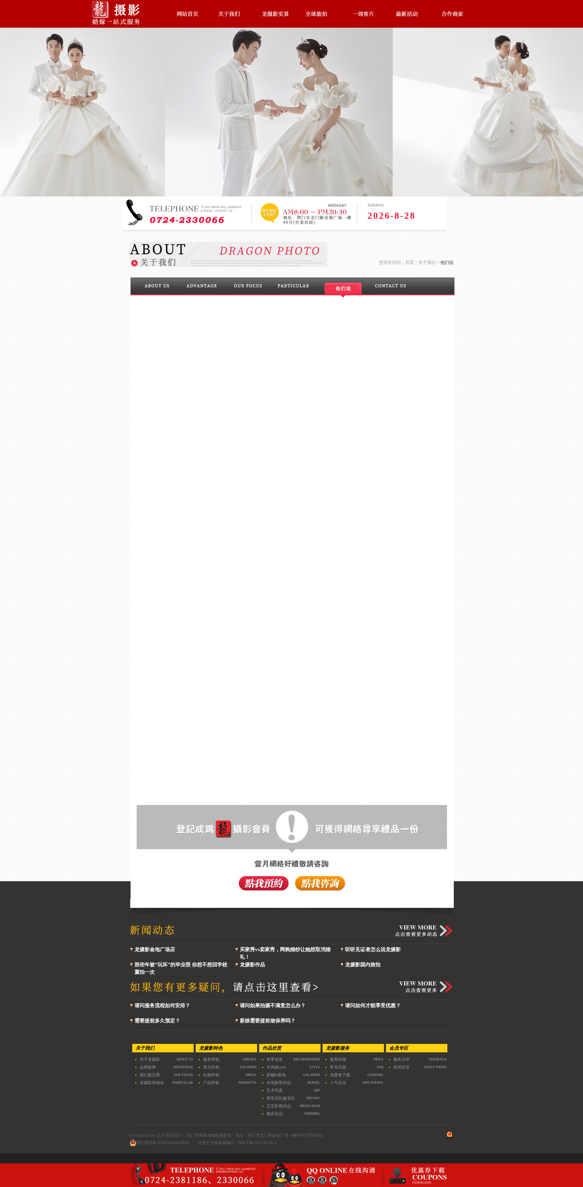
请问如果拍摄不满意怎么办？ (273, 1005)
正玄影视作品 (279, 1106)
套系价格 (338, 1059)
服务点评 (401, 1059)
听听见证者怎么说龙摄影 (373, 949)
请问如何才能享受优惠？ (373, 1005)
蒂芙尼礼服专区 (281, 1098)
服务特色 (211, 1059)
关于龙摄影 (150, 1059)
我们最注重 (150, 1075)
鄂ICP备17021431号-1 (258, 1142)
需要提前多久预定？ (157, 1020)
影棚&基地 (276, 1075)
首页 (409, 262)
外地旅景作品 (279, 1082)
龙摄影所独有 (152, 1082)
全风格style (276, 1067)
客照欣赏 (401, 1067)
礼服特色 (211, 1075)
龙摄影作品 (252, 964)
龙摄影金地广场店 (155, 949)
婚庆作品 (275, 1113)
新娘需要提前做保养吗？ (268, 1020)
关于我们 (427, 262)
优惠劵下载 (340, 1075)
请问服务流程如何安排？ (162, 1005)
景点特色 (211, 1067)
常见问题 (338, 1067)
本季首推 (275, 1059)
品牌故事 (148, 1067)
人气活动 (338, 1082)
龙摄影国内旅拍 (363, 964)
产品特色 (211, 1082)
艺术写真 (275, 1090)
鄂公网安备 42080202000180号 (163, 1142)
